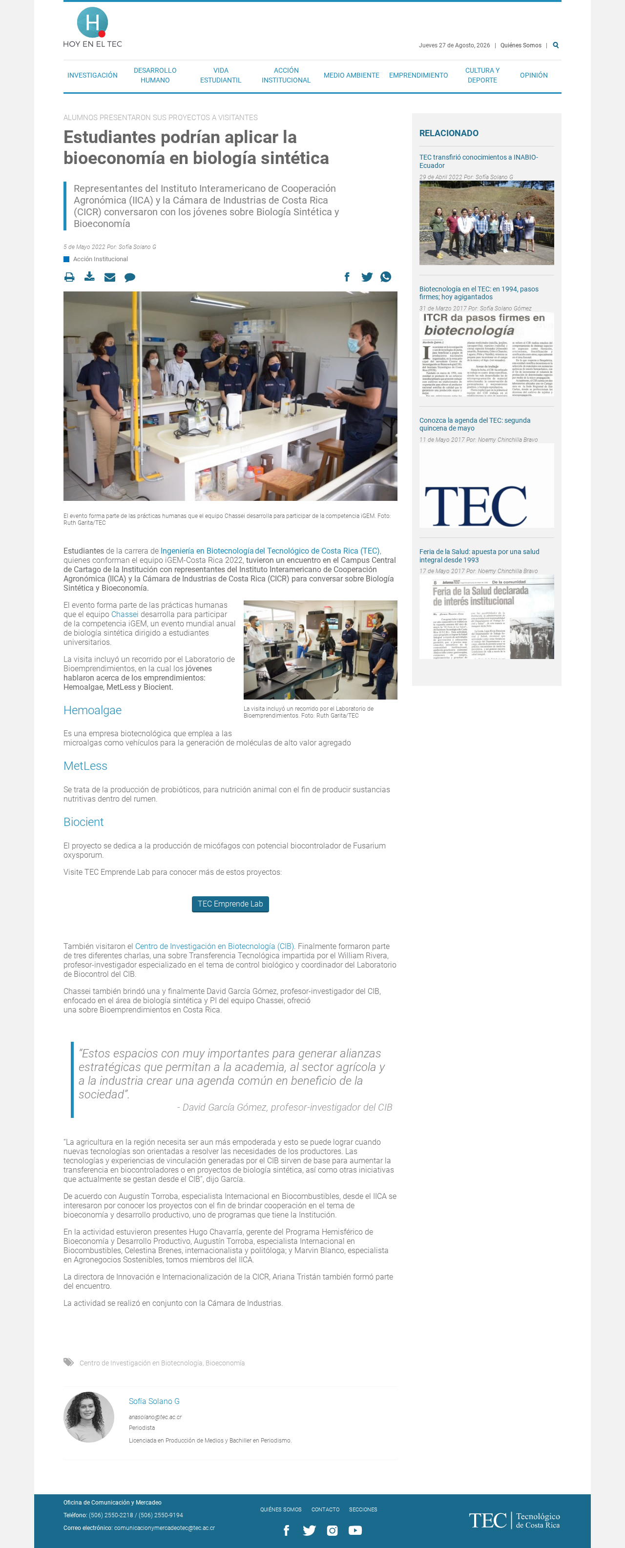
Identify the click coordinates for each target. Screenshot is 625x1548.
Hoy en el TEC (92, 24)
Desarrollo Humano (155, 75)
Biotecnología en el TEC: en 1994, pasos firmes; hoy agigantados (479, 293)
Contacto (325, 1510)
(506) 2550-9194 (161, 1515)
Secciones (363, 1510)
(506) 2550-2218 (111, 1515)
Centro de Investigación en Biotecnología (141, 1363)
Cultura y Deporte (482, 75)
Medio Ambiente (351, 75)
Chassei (125, 614)
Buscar (558, 76)
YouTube (353, 1531)
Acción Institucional (286, 75)
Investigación (92, 75)
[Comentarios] (133, 277)
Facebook (285, 1531)
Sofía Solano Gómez (506, 308)
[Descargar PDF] (92, 277)
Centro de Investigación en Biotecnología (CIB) (214, 946)
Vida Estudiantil (221, 75)
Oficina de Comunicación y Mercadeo (112, 1502)
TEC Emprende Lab (230, 903)
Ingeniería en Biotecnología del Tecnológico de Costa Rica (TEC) (270, 551)
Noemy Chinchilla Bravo (508, 439)
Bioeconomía (225, 1363)
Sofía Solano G (137, 247)
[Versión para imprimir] (72, 277)
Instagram (330, 1531)
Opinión (534, 75)
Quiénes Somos (521, 45)
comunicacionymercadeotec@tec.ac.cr (164, 1528)
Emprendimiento (418, 75)
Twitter (307, 1531)
